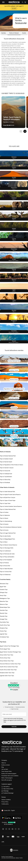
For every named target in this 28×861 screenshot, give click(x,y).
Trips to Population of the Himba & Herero (11, 464)
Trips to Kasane (4, 524)
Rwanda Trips (3, 616)
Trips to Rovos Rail (5, 565)
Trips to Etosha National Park (8, 456)
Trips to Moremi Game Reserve (8, 545)
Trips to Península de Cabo (7, 553)
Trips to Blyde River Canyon (7, 497)
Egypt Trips (3, 586)
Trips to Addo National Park (7, 491)
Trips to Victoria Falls (5, 571)
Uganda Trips (3, 634)
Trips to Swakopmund (6, 473)
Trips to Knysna (4, 530)
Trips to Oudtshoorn (5, 550)
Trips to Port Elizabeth (6, 559)
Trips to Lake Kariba (5, 536)
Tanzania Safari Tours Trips (7, 672)
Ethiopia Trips (3, 592)
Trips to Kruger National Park (8, 533)
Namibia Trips (4, 610)
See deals (14, 8)
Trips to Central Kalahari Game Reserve (11, 506)
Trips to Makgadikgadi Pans (7, 539)
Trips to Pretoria (4, 562)
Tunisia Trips (3, 631)
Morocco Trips (4, 604)
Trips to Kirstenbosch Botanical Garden (10, 527)
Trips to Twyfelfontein (6, 476)
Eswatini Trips (4, 589)
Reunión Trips (3, 613)
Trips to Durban (4, 512)
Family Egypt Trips (5, 649)
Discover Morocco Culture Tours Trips (10, 663)
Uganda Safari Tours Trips (7, 675)
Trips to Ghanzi (4, 518)
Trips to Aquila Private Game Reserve (10, 494)
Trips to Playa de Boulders (7, 556)
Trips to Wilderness (5, 574)
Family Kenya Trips (5, 657)
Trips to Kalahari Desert (6, 458)
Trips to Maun (3, 542)
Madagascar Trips (5, 598)
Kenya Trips (3, 595)
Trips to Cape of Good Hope (7, 500)
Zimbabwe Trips (4, 637)
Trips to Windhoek (5, 482)
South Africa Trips (5, 625)
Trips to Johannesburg (6, 521)
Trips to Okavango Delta (6, 548)
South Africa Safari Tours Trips (8, 669)
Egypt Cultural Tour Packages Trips (9, 646)
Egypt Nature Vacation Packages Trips (10, 652)
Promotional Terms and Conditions (9, 775)
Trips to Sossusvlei (5, 470)
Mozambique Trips (5, 607)
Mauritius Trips (4, 601)
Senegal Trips (3, 619)
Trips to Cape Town (5, 503)
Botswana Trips (4, 583)
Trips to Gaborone (5, 515)
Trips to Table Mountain (6, 568)
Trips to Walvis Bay (5, 479)
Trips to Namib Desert (6, 461)
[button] (14, 726)
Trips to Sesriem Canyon (6, 467)
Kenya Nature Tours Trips (7, 660)
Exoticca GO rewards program (8, 773)
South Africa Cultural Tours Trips (9, 666)
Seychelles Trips (4, 622)
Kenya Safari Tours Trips (6, 655)
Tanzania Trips (4, 628)
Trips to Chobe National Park (8, 509)
